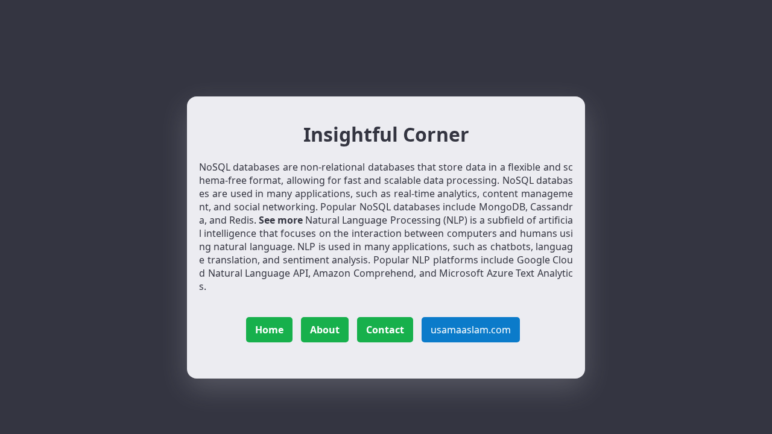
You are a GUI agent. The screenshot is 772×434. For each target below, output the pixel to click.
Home (269, 329)
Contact (385, 329)
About (325, 329)
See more (281, 220)
